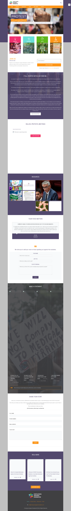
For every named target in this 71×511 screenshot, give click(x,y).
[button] (61, 230)
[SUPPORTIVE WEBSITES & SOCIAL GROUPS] (42, 206)
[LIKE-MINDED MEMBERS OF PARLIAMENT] (48, 190)
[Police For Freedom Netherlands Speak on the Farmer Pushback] (17, 463)
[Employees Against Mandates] (35, 495)
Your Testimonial (35, 262)
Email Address (12, 422)
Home (28, 501)
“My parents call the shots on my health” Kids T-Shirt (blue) (28, 375)
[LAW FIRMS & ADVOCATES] (29, 185)
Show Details (16, 380)
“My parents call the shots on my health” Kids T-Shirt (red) (15, 375)
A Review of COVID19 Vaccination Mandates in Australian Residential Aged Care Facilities (35, 472)
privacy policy (51, 68)
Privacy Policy (33, 501)
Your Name (35, 252)
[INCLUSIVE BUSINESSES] (15, 185)
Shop (43, 501)
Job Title (36, 257)
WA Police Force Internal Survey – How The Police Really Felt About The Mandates (53, 472)
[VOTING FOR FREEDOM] (55, 206)
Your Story (12, 428)
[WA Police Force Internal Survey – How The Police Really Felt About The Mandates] (53, 463)
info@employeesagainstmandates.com (36, 504)
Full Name (11, 412)
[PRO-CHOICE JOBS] (15, 196)
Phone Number (12, 417)
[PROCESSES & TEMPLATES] (29, 196)
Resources (39, 501)
